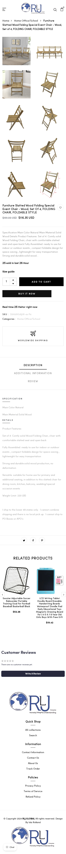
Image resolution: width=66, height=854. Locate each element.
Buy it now (26, 293)
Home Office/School (26, 20)
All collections (33, 729)
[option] (16, 593)
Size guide (8, 271)
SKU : (5, 314)
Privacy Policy (33, 785)
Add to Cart (41, 281)
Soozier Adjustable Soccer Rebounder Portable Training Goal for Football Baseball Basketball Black (16, 602)
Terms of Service (33, 791)
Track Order (33, 768)
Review (33, 381)
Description (33, 365)
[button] (33, 674)
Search (33, 735)
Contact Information (33, 752)
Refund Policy (33, 796)
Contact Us (33, 757)
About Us (33, 763)
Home (5, 20)
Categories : (9, 318)
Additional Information (33, 373)
